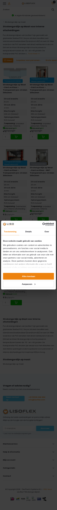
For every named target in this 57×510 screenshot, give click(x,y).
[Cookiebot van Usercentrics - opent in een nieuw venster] (42, 224)
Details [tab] (28, 231)
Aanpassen (27, 284)
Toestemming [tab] (10, 231)
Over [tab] (47, 231)
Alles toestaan (28, 276)
